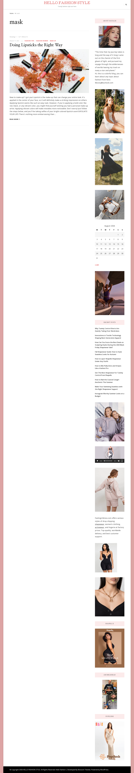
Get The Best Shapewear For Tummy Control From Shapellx (109, 374)
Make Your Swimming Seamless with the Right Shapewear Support (108, 388)
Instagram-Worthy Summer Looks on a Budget (109, 395)
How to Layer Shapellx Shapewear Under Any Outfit (108, 360)
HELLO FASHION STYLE (67, 3)
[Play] (97, 461)
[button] (110, 455)
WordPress (104, 770)
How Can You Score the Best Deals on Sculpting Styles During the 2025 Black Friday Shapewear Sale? (109, 344)
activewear (99, 527)
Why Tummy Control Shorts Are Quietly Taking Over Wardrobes (107, 329)
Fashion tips (29, 41)
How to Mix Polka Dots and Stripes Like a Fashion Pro (108, 367)
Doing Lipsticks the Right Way (36, 45)
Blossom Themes (84, 770)
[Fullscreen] (122, 461)
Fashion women (42, 41)
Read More (14, 119)
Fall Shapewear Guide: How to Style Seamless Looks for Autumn (108, 353)
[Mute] (119, 461)
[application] (109, 454)
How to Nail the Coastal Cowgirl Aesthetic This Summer (107, 381)
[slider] (108, 460)
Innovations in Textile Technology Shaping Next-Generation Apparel (108, 336)
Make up (53, 41)
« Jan (97, 264)
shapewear (99, 524)
